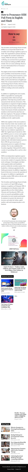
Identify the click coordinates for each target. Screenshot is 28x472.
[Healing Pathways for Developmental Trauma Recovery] (5, 436)
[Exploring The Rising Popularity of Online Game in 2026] (21, 282)
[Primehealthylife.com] (6, 3)
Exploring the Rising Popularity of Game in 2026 (7, 289)
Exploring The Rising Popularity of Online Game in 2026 (20, 289)
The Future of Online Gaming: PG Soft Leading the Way (7, 306)
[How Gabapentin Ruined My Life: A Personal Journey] (5, 444)
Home (3, 8)
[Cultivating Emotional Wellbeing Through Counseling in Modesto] (5, 457)
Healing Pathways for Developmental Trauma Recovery (17, 436)
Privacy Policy (10, 469)
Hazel (4, 24)
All (7, 8)
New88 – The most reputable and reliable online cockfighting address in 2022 (20, 415)
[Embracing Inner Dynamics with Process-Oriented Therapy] (5, 450)
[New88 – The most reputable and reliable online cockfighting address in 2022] (21, 353)
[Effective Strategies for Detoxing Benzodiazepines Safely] (5, 429)
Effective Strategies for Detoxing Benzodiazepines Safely (18, 429)
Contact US (18, 469)
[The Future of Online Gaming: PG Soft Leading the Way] (7, 299)
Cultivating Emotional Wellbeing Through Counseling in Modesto (17, 457)
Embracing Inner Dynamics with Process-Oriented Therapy (18, 450)
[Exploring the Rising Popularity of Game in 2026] (7, 283)
